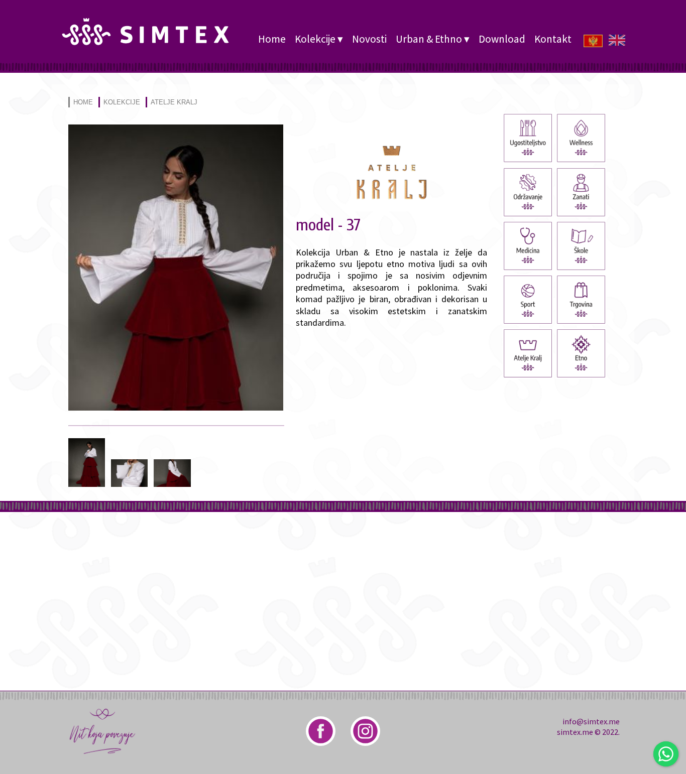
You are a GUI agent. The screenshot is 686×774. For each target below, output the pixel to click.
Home (272, 39)
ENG (618, 40)
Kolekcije (315, 39)
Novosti (369, 39)
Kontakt (552, 39)
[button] (175, 407)
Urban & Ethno (429, 39)
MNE (593, 40)
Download (502, 39)
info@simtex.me (591, 721)
